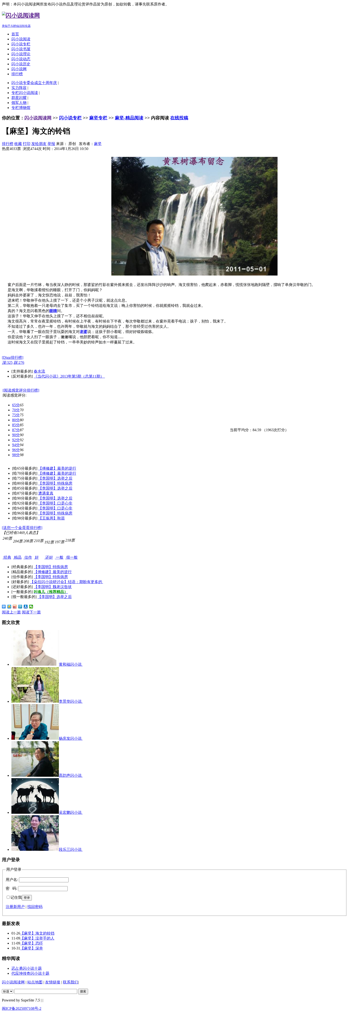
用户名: (12, 880)
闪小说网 (19, 69)
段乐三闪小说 (71, 849)
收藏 (18, 144)
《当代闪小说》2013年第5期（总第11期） (69, 376)
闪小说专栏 (20, 44)
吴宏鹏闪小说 (71, 812)
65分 (16, 405)
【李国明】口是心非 (55, 503)
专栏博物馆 (20, 108)
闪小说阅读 (20, 39)
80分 (16, 420)
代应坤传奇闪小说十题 (30, 973)
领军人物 (19, 103)
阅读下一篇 (31, 612)
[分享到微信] (31, 606)
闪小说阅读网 (38, 117)
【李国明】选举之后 (55, 478)
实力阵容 (19, 88)
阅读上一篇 (11, 612)
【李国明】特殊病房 (55, 483)
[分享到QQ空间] (9, 606)
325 (7, 362)
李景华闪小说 (71, 701)
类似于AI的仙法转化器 (16, 26)
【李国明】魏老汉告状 (53, 587)
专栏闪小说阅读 (24, 93)
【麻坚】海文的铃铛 (37, 933)
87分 (16, 430)
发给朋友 (39, 144)
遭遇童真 (45, 493)
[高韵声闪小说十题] (35, 775)
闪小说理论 (20, 54)
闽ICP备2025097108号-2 (21, 1008)
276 (19, 362)
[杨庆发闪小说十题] (35, 738)
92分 (16, 440)
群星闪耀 (19, 98)
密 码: (11, 888)
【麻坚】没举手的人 (37, 938)
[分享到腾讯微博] (20, 606)
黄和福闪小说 (71, 664)
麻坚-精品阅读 (129, 117)
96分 (16, 450)
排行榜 (17, 74)
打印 (26, 144)
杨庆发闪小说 (71, 738)
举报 (51, 144)
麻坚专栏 (98, 117)
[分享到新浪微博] (15, 606)
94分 (16, 445)
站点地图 (34, 982)
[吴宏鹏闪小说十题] (35, 812)
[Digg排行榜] (12, 357)
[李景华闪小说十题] (35, 701)
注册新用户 (15, 907)
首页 (15, 34)
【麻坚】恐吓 (31, 943)
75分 (16, 415)
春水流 (39, 371)
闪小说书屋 (20, 49)
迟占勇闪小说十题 (26, 968)
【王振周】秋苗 (51, 518)
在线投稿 (179, 117)
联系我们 (70, 982)
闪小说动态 (20, 59)
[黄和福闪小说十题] (35, 664)
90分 (16, 435)
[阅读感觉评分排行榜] (21, 390)
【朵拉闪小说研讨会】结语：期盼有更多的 (66, 582)
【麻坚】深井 (31, 948)
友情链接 (52, 982)
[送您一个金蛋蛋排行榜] (22, 528)
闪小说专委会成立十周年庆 (34, 83)
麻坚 (98, 144)
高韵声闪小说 (71, 775)
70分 (16, 410)
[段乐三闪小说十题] (35, 849)
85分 (16, 425)
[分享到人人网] (26, 606)
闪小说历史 (20, 64)
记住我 (16, 897)
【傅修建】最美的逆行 (57, 468)
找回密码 (34, 907)
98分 (16, 455)
